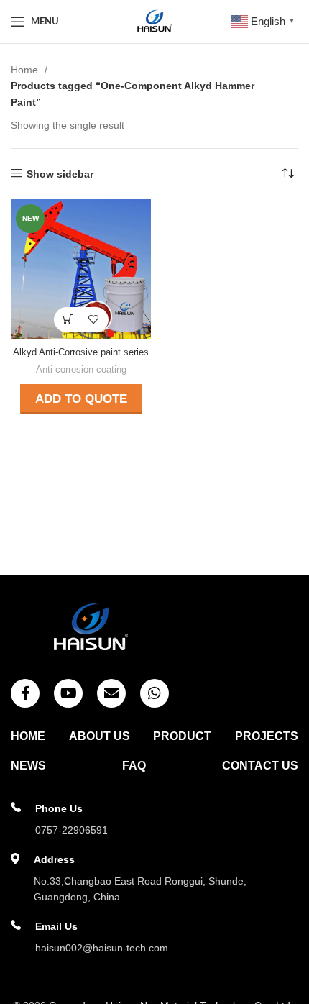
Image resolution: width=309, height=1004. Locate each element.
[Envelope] (111, 693)
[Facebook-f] (25, 693)
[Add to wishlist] (93, 319)
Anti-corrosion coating (81, 370)
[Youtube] (68, 693)
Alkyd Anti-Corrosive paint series (81, 352)
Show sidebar (60, 174)
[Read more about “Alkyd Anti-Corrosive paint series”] (68, 319)
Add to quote (81, 399)
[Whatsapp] (154, 693)
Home (26, 70)
